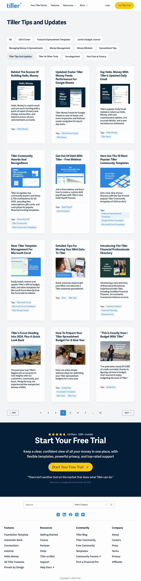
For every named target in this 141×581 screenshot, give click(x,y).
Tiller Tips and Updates (20, 56)
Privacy (116, 556)
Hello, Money (11, 556)
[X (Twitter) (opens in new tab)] (76, 514)
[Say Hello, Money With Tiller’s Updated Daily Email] (115, 94)
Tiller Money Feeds (70, 133)
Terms (115, 551)
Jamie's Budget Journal (88, 39)
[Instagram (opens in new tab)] (58, 514)
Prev (14, 413)
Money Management (60, 48)
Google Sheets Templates (112, 220)
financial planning (109, 310)
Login (107, 5)
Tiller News (61, 137)
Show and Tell (23, 219)
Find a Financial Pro (87, 562)
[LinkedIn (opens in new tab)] (64, 514)
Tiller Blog (81, 534)
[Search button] (111, 504)
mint (64, 298)
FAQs (43, 551)
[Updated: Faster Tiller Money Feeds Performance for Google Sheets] (70, 97)
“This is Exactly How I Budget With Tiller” (114, 334)
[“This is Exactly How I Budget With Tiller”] (115, 351)
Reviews (45, 545)
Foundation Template (66, 392)
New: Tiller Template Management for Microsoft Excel (24, 249)
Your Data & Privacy (96, 56)
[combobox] (48, 504)
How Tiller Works (39, 5)
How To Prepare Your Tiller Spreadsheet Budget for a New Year (70, 336)
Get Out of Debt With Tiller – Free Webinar (69, 157)
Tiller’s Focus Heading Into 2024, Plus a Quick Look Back (25, 336)
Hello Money (22, 129)
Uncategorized (72, 56)
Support (44, 562)
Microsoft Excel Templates (112, 224)
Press (115, 545)
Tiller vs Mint (47, 556)
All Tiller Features (14, 562)
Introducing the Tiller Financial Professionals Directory (114, 249)
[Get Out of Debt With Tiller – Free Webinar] (70, 174)
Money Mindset (84, 48)
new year (61, 396)
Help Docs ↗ (47, 567)
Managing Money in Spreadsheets (26, 48)
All (10, 39)
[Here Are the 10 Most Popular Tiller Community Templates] (115, 178)
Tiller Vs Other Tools (48, 56)
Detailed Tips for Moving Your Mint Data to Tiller (70, 249)
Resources (68, 5)
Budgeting (66, 388)
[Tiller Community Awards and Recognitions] (26, 178)
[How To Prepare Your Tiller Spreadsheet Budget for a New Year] (70, 355)
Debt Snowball (63, 211)
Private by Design (14, 567)
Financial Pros (107, 314)
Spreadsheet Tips (108, 48)
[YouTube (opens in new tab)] (83, 514)
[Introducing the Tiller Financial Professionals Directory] (115, 267)
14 (100, 413)
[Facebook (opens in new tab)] (70, 514)
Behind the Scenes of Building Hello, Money (25, 73)
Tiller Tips (72, 298)
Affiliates (117, 562)
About (115, 534)
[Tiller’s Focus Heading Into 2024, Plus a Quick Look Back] (26, 355)
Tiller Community (19, 223)
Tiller (78, 578)
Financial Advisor (113, 306)
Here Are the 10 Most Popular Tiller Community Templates (114, 159)
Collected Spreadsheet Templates (111, 215)
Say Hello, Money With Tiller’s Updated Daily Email (114, 75)
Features (55, 5)
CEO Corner (24, 39)
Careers (116, 540)
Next (127, 413)
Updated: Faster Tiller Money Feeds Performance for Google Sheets (69, 77)
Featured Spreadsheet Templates (53, 39)
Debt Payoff (67, 207)
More (82, 5)
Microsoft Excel (24, 302)
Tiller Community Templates (24, 227)
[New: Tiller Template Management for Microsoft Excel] (26, 267)
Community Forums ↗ (88, 556)
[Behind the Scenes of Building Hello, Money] (26, 90)
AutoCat (9, 551)
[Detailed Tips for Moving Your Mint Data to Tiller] (70, 267)
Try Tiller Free (124, 5)
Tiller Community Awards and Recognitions (22, 159)
